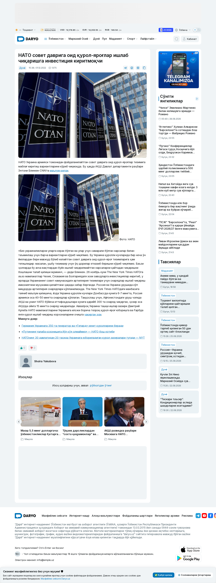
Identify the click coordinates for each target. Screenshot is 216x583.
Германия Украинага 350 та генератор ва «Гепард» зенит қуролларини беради (72, 325)
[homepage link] (27, 39)
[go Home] (25, 515)
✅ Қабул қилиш (163, 575)
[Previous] (19, 421)
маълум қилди (59, 170)
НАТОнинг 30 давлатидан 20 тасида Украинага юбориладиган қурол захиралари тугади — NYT (83, 337)
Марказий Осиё (78, 38)
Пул (104, 38)
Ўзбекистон (56, 38)
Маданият (115, 38)
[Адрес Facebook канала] (210, 515)
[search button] (176, 39)
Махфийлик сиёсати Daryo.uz (55, 578)
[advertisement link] (166, 30)
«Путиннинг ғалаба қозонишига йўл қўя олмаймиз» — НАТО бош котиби (68, 331)
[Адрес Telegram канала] (198, 515)
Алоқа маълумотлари (106, 515)
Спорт (131, 38)
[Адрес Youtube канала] (204, 515)
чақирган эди (92, 314)
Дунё (96, 38)
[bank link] (48, 30)
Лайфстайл (147, 38)
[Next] (146, 421)
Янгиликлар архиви (167, 515)
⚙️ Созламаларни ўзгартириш (194, 575)
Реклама (187, 515)
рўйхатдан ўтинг (101, 385)
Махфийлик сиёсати (54, 515)
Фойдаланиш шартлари (137, 515)
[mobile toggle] (46, 39)
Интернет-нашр (79, 515)
